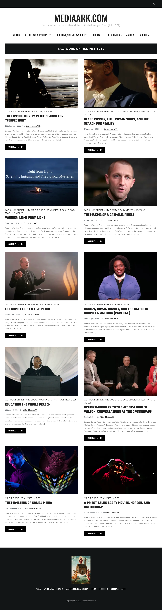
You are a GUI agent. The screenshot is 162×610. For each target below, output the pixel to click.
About (143, 35)
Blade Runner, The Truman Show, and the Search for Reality (116, 121)
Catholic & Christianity (37, 35)
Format (97, 35)
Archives (131, 35)
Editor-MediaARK (33, 126)
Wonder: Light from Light (25, 218)
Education (36, 400)
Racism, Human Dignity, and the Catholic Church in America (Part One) (116, 311)
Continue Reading (16, 146)
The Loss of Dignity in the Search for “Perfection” (34, 118)
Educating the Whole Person (27, 404)
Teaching (48, 112)
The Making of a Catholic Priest (109, 215)
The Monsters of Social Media (28, 503)
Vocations (139, 210)
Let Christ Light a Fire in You (27, 309)
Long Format (50, 400)
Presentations (147, 112)
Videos (16, 35)
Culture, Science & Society (72, 35)
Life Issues (36, 112)
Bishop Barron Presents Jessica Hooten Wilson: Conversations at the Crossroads (118, 409)
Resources (114, 35)
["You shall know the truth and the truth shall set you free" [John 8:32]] (81, 558)
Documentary (67, 210)
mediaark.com (81, 17)
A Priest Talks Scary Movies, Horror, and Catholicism (117, 505)
